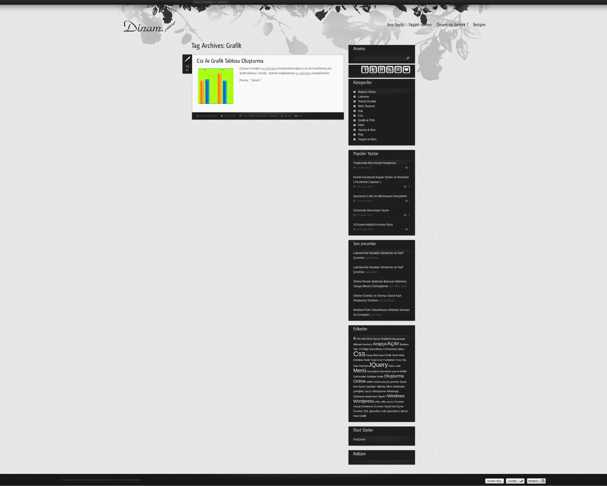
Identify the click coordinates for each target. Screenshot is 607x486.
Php (360, 134)
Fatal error (377, 360)
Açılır (393, 343)
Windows (396, 396)
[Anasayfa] (394, 24)
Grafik (251, 115)
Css (245, 115)
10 (408, 186)
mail (398, 365)
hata (355, 365)
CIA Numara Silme (393, 349)
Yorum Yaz (230, 115)
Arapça (379, 343)
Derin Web (398, 355)
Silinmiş (381, 386)
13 (408, 215)
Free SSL (401, 360)
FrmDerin (359, 439)
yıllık (377, 401)
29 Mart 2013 (364, 167)
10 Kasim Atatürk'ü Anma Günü (373, 224)
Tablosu (273, 115)
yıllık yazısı (387, 401)
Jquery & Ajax (367, 130)
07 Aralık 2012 (365, 215)
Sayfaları (371, 386)
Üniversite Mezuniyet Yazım (371, 210)
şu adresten (269, 68)
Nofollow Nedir (375, 376)
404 (363, 338)
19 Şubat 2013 (365, 186)
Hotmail (363, 365)
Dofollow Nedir (361, 360)
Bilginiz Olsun (367, 92)
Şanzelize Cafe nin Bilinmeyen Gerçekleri (380, 196)
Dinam (287, 115)
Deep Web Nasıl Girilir (378, 355)
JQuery (378, 364)
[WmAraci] (398, 72)
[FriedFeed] (381, 72)
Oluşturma (261, 115)
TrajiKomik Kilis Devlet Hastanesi (374, 163)
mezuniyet (373, 371)
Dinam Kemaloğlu (203, 2)
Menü (359, 370)
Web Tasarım (366, 106)
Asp (360, 111)
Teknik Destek (367, 101)
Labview (363, 96)
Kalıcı (392, 365)
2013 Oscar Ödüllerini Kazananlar (385, 338)
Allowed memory (362, 344)
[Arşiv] (406, 72)
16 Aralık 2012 (365, 201)
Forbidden (389, 360)
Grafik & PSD (366, 120)
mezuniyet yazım (389, 371)
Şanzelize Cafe (377, 411)
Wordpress (363, 401)
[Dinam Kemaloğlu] (419, 24)
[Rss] (390, 72)
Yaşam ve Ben (367, 139)
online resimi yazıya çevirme (382, 381)
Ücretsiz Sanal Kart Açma (388, 406)
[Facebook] (365, 72)
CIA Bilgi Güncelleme (370, 349)
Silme (389, 386)
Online (359, 381)
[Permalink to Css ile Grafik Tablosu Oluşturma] (230, 60)
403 (358, 338)
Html (361, 125)
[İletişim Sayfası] (478, 24)
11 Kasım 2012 (208, 115)
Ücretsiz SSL (360, 411)
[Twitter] (373, 72)
